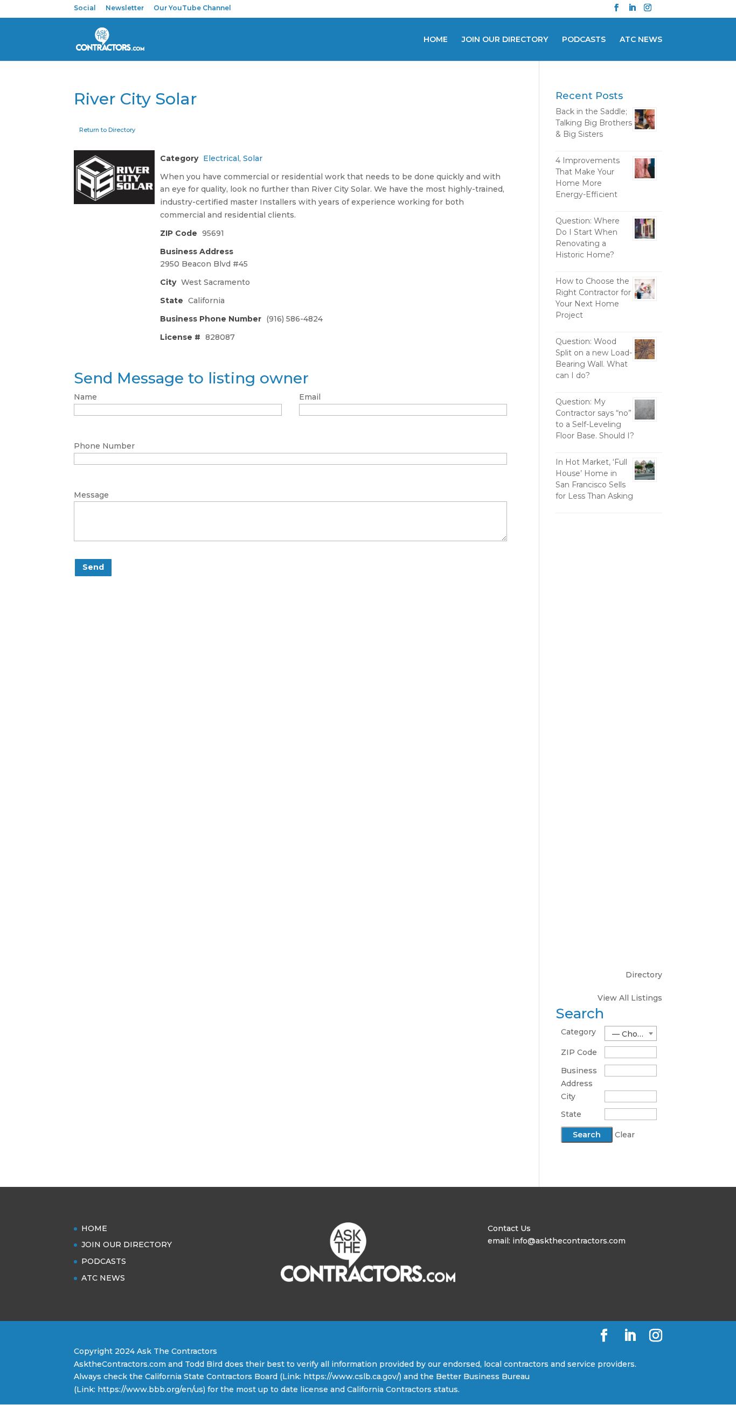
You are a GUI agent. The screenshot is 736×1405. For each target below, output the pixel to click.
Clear (625, 1135)
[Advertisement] (609, 690)
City (568, 1096)
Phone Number (104, 446)
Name (85, 397)
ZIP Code (579, 1052)
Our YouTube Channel (192, 8)
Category (578, 1032)
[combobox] (631, 1033)
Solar (252, 158)
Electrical (221, 158)
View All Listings (630, 998)
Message (91, 495)
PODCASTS (584, 40)
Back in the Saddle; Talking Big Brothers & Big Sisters (594, 123)
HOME (435, 40)
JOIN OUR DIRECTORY (505, 40)
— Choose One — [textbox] (634, 1034)
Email (310, 397)
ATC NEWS (641, 40)
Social (85, 8)
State (571, 1114)
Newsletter (125, 8)
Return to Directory (107, 130)
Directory (644, 975)
